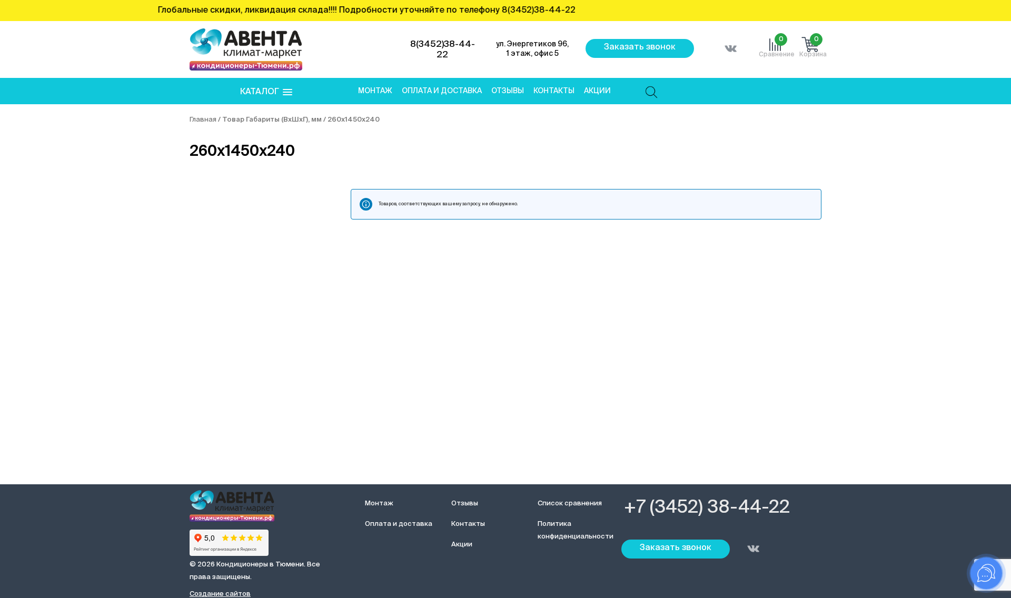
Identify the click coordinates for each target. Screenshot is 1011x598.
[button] (266, 92)
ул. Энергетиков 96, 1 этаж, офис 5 (532, 49)
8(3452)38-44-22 (442, 49)
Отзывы (507, 91)
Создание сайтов (220, 594)
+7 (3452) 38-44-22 (707, 508)
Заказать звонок (640, 47)
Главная (203, 119)
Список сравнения (570, 503)
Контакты (553, 91)
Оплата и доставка (442, 91)
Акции (597, 91)
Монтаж (375, 91)
